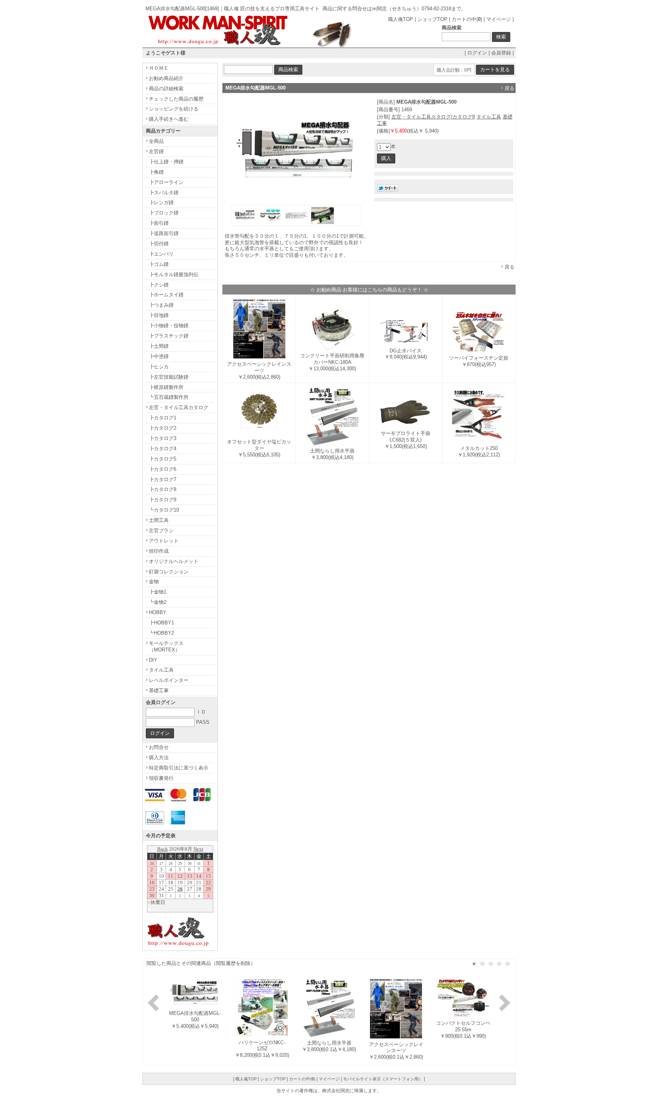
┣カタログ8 (162, 489)
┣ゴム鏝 (159, 264)
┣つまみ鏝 (161, 305)
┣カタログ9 (162, 499)
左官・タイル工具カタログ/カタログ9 (433, 117)
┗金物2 (157, 602)
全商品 (156, 141)
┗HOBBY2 (161, 633)
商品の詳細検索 (166, 88)
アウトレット (164, 541)
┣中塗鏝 (159, 356)
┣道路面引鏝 (164, 233)
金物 (154, 581)
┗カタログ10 (164, 510)
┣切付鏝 (159, 243)
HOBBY (157, 612)
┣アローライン (166, 182)
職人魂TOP (400, 19)
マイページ (498, 19)
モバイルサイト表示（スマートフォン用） (383, 1079)
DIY (153, 660)
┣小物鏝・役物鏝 (168, 325)
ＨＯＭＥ (159, 68)
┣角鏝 (156, 172)
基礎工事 (159, 690)
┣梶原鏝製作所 (166, 387)
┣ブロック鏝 (164, 213)
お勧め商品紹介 (166, 78)
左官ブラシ (161, 530)
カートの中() (467, 19)
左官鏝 (156, 151)
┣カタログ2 (162, 428)
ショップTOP (432, 19)
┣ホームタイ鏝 (166, 295)
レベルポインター (168, 680)
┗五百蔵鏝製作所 (168, 397)
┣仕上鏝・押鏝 (166, 162)
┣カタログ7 (162, 479)
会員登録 (501, 53)
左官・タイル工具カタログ (178, 407)
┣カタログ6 (162, 469)
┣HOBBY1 (161, 623)
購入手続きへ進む (168, 119)
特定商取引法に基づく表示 (178, 768)
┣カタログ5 (162, 459)
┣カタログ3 (162, 438)
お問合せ (159, 747)
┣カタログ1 (162, 418)
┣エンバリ (161, 254)
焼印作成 (159, 551)
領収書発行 (161, 778)
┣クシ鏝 (159, 285)
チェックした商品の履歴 (176, 99)
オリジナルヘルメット (173, 561)
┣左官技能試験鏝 (168, 377)
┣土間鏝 (159, 346)
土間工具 (159, 520)
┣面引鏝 (159, 223)
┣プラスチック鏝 (168, 336)
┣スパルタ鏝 (164, 192)
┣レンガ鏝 (161, 202)
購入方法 (159, 757)
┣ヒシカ (159, 367)
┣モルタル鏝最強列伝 (173, 274)
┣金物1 (157, 592)
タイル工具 (488, 117)
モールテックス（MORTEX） (166, 646)
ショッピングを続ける (173, 109)
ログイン (477, 53)
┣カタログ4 (162, 448)
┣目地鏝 (159, 315)
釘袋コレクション (168, 571)
